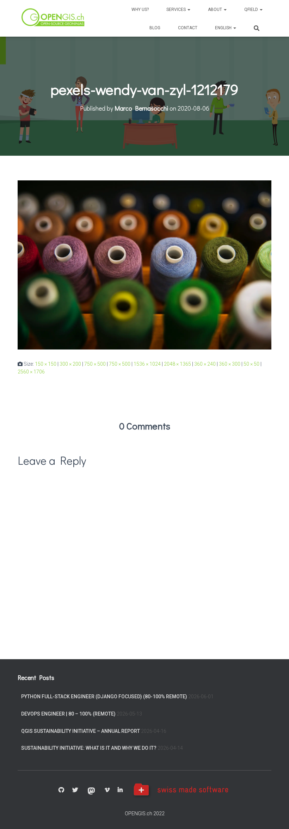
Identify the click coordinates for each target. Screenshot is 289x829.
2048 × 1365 (177, 364)
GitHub (61, 790)
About (215, 9)
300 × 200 (70, 364)
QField (251, 9)
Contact (187, 27)
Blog (154, 27)
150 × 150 (45, 364)
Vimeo (107, 790)
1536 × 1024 (147, 364)
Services (176, 9)
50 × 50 (251, 364)
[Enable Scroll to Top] (275, 815)
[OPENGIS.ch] (53, 18)
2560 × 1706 (31, 372)
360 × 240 (205, 364)
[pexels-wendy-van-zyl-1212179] (144, 264)
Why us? (140, 9)
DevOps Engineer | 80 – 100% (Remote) (68, 714)
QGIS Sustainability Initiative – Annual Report (80, 731)
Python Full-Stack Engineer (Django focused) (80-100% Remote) (104, 696)
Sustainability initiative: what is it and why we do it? (88, 748)
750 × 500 (95, 364)
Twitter (75, 790)
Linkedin (120, 790)
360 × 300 (229, 364)
